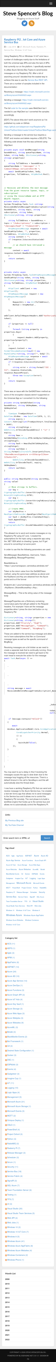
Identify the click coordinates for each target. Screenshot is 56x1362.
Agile (13, 856)
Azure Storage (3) (15, 1008)
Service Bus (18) (14, 1171)
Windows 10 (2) (14, 1227)
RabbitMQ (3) (13, 1143)
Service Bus (9, 50)
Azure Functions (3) (15, 990)
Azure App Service (13, 860)
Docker (27, 874)
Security (42, 892)
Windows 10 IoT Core (23, 50)
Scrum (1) (11, 1162)
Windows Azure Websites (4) (19, 1250)
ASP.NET (28, 856)
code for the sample (19, 108)
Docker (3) (11, 1055)
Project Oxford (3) (15, 1134)
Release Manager (22, 892)
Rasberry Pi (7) (13, 1148)
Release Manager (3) (16, 1152)
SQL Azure (40, 897)
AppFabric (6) (13, 962)
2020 (7, 1330)
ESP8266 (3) (12, 1064)
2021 (7, 1334)
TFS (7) (10, 1199)
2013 (7, 1297)
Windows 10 (10, 910)
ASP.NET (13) (13, 966)
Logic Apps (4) (13, 1092)
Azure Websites (25, 869)
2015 (7, 1307)
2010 (7, 1283)
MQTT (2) (11, 1115)
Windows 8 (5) (13, 1236)
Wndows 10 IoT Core (13, 924)
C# (22, 874)
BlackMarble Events (12, 874)
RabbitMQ (43, 888)
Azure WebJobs (11, 869)
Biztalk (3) (11, 1031)
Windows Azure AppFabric (34, 915)
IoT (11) (10, 1083)
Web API (30, 906)
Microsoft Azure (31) (16, 1101)
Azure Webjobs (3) (15, 1018)
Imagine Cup (19, 878)
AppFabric (19, 856)
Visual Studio (38, 901)
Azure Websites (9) (15, 1022)
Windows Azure (14, 915)
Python (35, 888)
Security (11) (12, 1166)
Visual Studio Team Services (15, 906)
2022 (7, 1339)
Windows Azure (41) (16, 1241)
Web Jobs (38, 906)
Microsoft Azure (29, 46)
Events (42, 874)
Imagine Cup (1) (14, 1078)
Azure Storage (22, 865)
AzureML (36, 869)
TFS (25, 901)
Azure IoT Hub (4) (15, 999)
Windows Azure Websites (14, 920)
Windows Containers (32, 920)
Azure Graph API (40, 860)
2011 (7, 1288)
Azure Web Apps (34, 865)
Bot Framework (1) (15, 1041)
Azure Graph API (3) (16, 994)
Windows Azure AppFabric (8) (20, 1245)
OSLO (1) (11, 1124)
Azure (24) (11, 971)
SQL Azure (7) (13, 1185)
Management (10, 883)
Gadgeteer (9, 878)
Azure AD (44, 856)
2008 (7, 1279)
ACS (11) (11, 943)
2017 (7, 1316)
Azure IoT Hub (11, 865)
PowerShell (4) (13, 1129)
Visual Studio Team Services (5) (21, 1213)
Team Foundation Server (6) (19, 1190)
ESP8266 (35, 874)
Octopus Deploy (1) (15, 1120)
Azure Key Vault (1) (15, 1004)
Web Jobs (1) (13, 1222)
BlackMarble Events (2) (17, 1036)
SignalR (32, 897)
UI (30, 901)
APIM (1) (11, 957)
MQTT (8, 888)
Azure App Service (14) (17, 980)
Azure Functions (27, 860)
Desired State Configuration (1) (20, 1050)
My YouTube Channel (14, 825)
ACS (8, 856)
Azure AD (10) (13, 976)
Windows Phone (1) (15, 1259)
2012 (7, 1293)
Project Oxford (26, 888)
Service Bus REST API (37, 80)
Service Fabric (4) (15, 1176)
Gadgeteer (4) (13, 1073)
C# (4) (10, 1045)
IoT (21, 46)
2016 (7, 1311)
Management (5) (14, 1097)
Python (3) (11, 1138)
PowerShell (16, 888)
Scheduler (33, 892)
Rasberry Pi (41, 46)
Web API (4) (12, 1217)
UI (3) (9, 1203)
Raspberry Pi (10, 892)
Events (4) (11, 1069)
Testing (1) (11, 1194)
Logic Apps (41, 878)
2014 (7, 1302)
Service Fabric (23, 897)
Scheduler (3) (13, 1157)
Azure (36, 855)
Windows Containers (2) (17, 1255)
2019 (7, 1325)
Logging (33, 878)
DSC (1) (10, 1059)
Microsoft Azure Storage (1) (19, 1106)
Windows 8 (36, 910)
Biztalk (43, 869)
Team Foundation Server (14, 901)
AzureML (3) (12, 1027)
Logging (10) (12, 1087)
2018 (7, 1320)
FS (28, 1359)
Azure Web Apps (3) (16, 1013)
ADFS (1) (11, 948)
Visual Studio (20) (14, 1208)
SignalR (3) (12, 1180)
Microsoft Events (38, 883)
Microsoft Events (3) (15, 1111)
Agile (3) (10, 952)
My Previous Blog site (14, 820)
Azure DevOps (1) (15, 985)
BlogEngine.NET (26, 1355)
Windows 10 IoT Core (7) (18, 1231)
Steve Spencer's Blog (28, 13)
